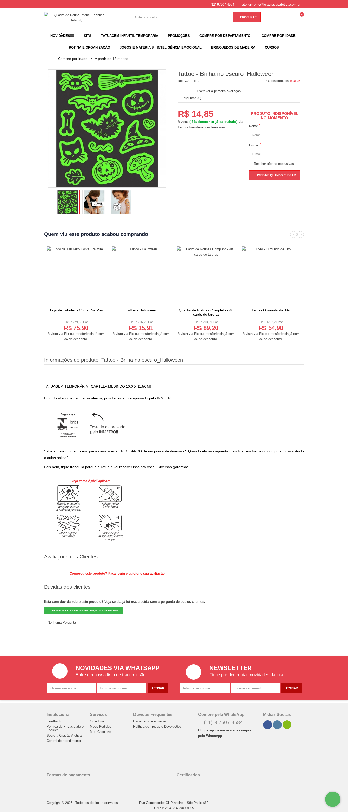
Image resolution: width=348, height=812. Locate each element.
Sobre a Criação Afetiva (64, 735)
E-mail (255, 145)
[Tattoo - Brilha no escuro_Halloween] (68, 202)
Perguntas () (190, 98)
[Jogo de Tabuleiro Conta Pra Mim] (76, 276)
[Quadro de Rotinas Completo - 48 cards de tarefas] (206, 276)
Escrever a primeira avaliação (219, 91)
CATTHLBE (193, 81)
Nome (254, 126)
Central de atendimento (64, 741)
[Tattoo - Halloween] (141, 276)
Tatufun (294, 81)
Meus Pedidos (100, 726)
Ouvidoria (97, 721)
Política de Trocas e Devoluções (157, 726)
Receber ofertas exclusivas (273, 164)
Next (300, 237)
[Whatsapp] (287, 725)
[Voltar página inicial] (50, 59)
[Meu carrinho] (300, 19)
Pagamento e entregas (150, 721)
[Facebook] (268, 725)
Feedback (54, 721)
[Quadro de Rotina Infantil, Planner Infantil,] (76, 17)
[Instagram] (277, 725)
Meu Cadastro (100, 732)
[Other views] (51, 202)
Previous (293, 237)
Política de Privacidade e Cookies (65, 728)
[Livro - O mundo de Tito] (271, 276)
